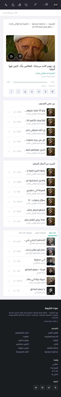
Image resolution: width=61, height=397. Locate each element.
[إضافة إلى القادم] (38, 91)
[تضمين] (31, 91)
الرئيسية (52, 24)
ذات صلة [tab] (52, 233)
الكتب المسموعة (22, 352)
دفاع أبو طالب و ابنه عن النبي (34, 250)
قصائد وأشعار (52, 348)
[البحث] (26, 5)
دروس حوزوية (23, 348)
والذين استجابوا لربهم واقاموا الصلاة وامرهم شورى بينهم (34, 181)
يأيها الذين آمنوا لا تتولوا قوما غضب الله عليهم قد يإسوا (34, 171)
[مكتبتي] (19, 5)
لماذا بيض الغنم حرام (35, 220)
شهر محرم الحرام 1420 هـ (42, 27)
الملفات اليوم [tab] (40, 233)
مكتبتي (55, 364)
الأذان (56, 344)
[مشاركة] (52, 91)
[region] (30, 266)
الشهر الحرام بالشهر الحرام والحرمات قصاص (34, 210)
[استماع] (11, 56)
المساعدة (54, 368)
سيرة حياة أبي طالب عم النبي (35, 279)
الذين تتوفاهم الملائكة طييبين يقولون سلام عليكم (34, 150)
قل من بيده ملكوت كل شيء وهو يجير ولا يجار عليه (34, 140)
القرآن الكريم (53, 332)
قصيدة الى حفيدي (36, 190)
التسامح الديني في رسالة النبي (34, 240)
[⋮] (9, 112)
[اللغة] (6, 5)
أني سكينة (39, 260)
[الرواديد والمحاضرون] (35, 5)
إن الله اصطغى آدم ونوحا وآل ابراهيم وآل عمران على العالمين (34, 130)
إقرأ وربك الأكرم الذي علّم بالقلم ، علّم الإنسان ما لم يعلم (34, 120)
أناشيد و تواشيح (22, 344)
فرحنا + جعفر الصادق (35, 270)
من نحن (55, 370)
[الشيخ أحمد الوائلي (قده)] (45, 91)
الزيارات (55, 340)
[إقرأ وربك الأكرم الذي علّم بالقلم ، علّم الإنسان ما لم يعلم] (18, 91)
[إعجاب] (20, 56)
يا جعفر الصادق (37, 289)
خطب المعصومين (22, 332)
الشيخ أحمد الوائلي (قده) (18, 24)
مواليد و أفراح (23, 340)
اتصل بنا (55, 374)
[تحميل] (25, 91)
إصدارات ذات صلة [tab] (25, 233)
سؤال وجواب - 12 (36, 200)
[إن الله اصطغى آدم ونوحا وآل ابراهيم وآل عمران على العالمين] (11, 91)
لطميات (26, 336)
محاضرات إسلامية (38, 24)
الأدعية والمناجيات (51, 336)
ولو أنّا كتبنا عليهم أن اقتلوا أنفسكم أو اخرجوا (34, 111)
